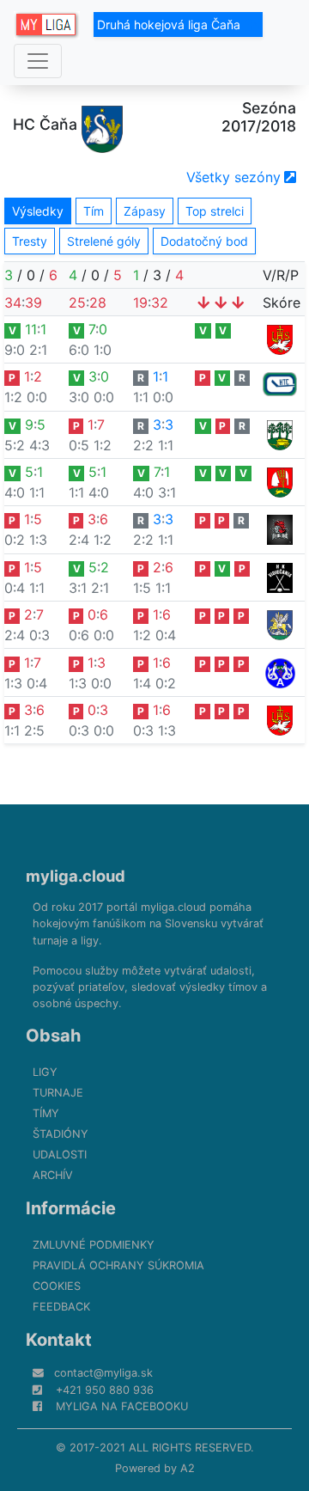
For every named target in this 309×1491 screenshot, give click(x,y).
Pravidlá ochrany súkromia (118, 1265)
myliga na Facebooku (122, 1406)
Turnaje (58, 1092)
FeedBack (61, 1306)
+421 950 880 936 (105, 1390)
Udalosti (60, 1154)
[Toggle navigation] (38, 61)
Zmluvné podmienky (93, 1244)
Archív (53, 1175)
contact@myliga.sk (103, 1372)
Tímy (46, 1113)
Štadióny (60, 1133)
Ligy (45, 1072)
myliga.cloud (75, 875)
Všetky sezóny (233, 177)
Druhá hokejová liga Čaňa (170, 24)
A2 (187, 1468)
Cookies (57, 1286)
